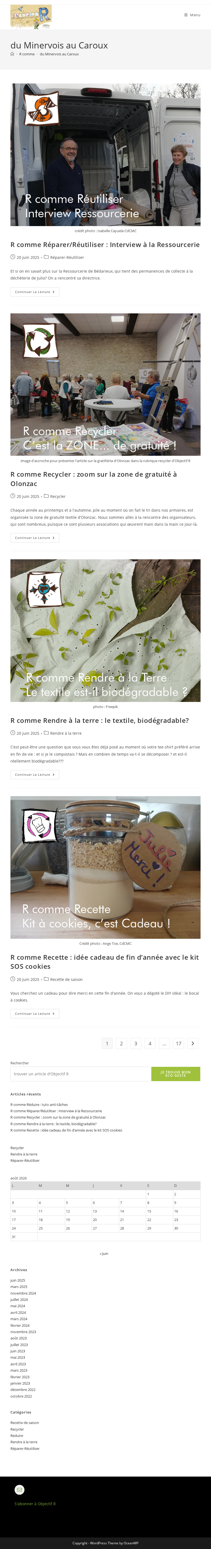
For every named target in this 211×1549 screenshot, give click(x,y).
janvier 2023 (20, 1383)
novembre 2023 (23, 1331)
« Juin (104, 1253)
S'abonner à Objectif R (35, 1503)
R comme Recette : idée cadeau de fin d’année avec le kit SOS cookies (66, 1130)
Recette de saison (66, 979)
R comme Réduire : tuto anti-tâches (39, 1104)
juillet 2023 (19, 1344)
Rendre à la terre (66, 733)
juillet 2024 (19, 1299)
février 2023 (19, 1376)
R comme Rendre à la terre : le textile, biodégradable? (99, 720)
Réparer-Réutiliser (67, 257)
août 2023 (18, 1338)
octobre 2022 (21, 1396)
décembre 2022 (22, 1389)
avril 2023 (18, 1363)
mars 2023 (18, 1370)
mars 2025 (18, 1286)
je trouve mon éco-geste (176, 1074)
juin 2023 (17, 1351)
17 (178, 1043)
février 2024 (19, 1325)
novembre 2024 (23, 1293)
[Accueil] (12, 53)
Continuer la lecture (37, 293)
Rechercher (19, 1062)
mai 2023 (17, 1357)
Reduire (16, 1435)
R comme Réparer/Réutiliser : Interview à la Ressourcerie (105, 244)
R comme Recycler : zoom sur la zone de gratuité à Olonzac (58, 1117)
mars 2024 (18, 1318)
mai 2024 (17, 1305)
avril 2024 (18, 1312)
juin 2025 (17, 1280)
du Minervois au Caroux (59, 53)
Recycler (58, 496)
